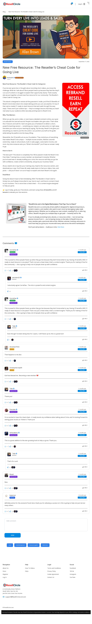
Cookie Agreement (53, 574)
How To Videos (30, 568)
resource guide (33, 545)
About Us (5, 568)
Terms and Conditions (54, 568)
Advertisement (84, 137)
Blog (4, 12)
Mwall (12, 474)
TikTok (72, 571)
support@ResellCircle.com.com (15, 597)
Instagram (73, 574)
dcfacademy (14, 433)
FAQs (26, 571)
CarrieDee (13, 250)
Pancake (13, 409)
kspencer (13, 495)
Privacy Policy (51, 571)
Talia (11, 388)
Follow (82, 252)
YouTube (72, 577)
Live (10, 545)
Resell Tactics (7, 61)
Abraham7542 (14, 347)
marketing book (20, 545)
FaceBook (73, 568)
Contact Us (50, 577)
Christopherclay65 (16, 368)
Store (4, 571)
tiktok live (45, 545)
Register (5, 574)
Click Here (60, 227)
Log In (5, 577)
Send (12, 535)
